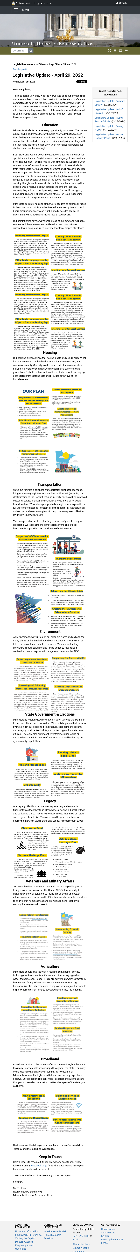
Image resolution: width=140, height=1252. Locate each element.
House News (108, 1229)
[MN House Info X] (109, 50)
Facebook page (39, 1165)
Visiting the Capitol (25, 1238)
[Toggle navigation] (16, 9)
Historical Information (26, 1231)
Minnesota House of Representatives (53, 43)
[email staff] (120, 50)
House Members (52, 1235)
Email (75, 1239)
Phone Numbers (81, 1244)
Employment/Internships (28, 1235)
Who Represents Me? (55, 1231)
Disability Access (24, 1241)
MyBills (105, 1236)
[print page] (126, 50)
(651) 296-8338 (81, 1236)
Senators (48, 1238)
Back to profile (20, 69)
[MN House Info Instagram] (115, 50)
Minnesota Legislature (34, 3)
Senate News (108, 1232)
